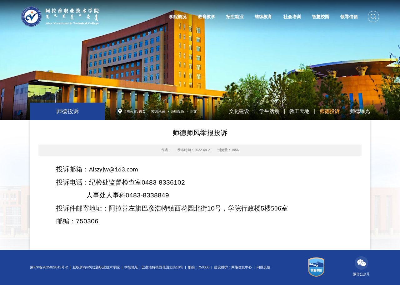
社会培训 (292, 16)
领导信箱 (349, 16)
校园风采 (158, 111)
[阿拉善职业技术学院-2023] (60, 16)
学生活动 (269, 111)
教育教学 (206, 16)
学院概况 (178, 16)
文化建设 (239, 111)
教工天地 (299, 111)
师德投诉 (177, 111)
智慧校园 (320, 16)
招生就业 (235, 16)
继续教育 (263, 16)
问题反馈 (263, 267)
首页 (142, 111)
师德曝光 (360, 111)
